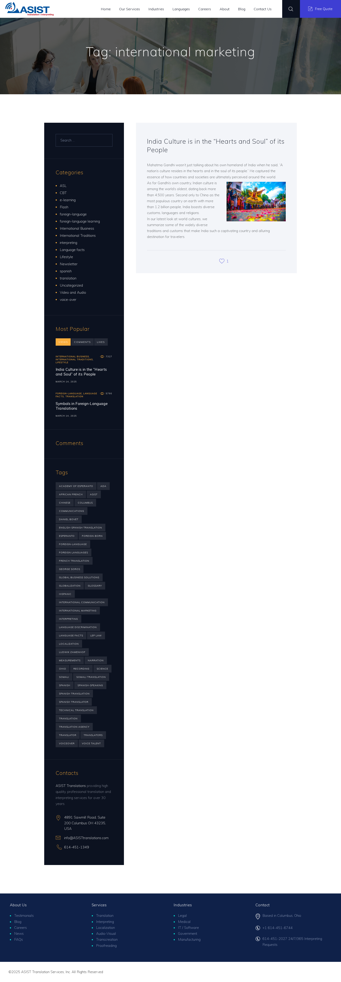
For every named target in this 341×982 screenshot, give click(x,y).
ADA (103, 486)
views (63, 342)
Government (187, 933)
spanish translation (74, 693)
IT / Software (188, 927)
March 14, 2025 (66, 381)
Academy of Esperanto (76, 486)
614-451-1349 (76, 847)
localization (69, 643)
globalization (70, 585)
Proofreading (106, 945)
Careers (20, 927)
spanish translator (73, 701)
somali (64, 676)
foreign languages (73, 552)
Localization (105, 927)
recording (81, 668)
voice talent (91, 743)
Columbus (85, 502)
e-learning (68, 200)
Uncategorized (71, 285)
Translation (104, 915)
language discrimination (78, 627)
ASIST (93, 494)
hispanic (65, 593)
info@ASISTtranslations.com (86, 838)
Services (99, 905)
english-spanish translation (80, 527)
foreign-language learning (80, 221)
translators (93, 735)
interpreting (68, 242)
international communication (82, 602)
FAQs (18, 939)
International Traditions (78, 235)
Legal (182, 915)
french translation (74, 560)
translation (68, 278)
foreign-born (92, 535)
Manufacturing (189, 939)
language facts (71, 635)
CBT (63, 193)
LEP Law (96, 635)
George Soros (69, 569)
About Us (18, 905)
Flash (64, 207)
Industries (183, 905)
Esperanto (67, 535)
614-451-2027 (274, 938)
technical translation (76, 710)
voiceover (67, 743)
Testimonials (24, 915)
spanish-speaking (90, 685)
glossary (95, 585)
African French (71, 494)
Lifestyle (66, 257)
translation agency (74, 726)
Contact (263, 905)
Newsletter (69, 264)
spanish (66, 271)
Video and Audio (73, 292)
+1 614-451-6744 (277, 927)
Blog (17, 921)
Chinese (64, 502)
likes (101, 342)
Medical (184, 921)
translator (67, 735)
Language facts (72, 249)
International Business (77, 228)
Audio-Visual (106, 933)
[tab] (63, 342)
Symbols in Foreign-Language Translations (82, 406)
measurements (70, 660)
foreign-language (73, 214)
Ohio (62, 668)
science (102, 668)
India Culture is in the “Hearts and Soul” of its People (216, 145)
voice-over (68, 299)
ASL (63, 185)
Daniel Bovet (68, 519)
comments (82, 342)
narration (96, 660)
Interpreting (105, 921)
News (19, 933)
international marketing (77, 610)
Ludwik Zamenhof (72, 652)
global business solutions (79, 577)
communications (71, 510)
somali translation (91, 676)
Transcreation (107, 939)
